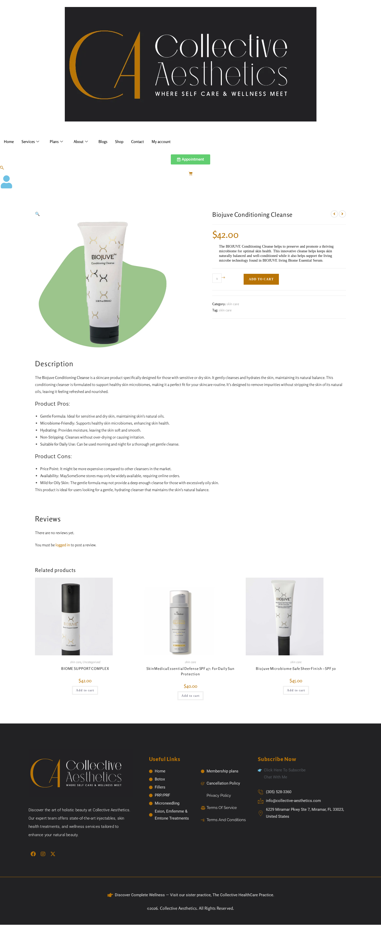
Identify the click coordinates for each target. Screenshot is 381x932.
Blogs (102, 141)
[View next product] (342, 214)
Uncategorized (91, 662)
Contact (137, 141)
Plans (54, 141)
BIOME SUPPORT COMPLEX (85, 668)
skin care (233, 304)
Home (9, 141)
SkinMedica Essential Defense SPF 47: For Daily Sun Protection (190, 671)
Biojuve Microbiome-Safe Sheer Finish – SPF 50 (296, 668)
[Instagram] (43, 854)
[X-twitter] (53, 854)
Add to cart (261, 279)
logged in (62, 544)
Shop (119, 141)
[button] (2, 167)
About (78, 141)
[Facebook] (33, 854)
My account (161, 141)
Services (28, 141)
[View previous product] (334, 214)
